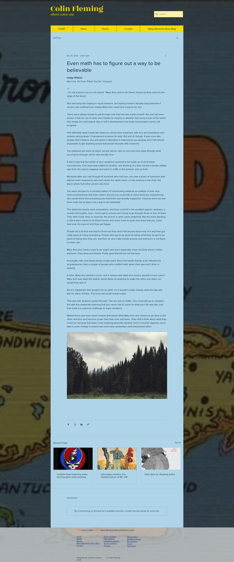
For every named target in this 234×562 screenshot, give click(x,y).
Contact (80, 545)
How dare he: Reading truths (160, 474)
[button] (177, 38)
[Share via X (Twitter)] (75, 424)
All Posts (57, 38)
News (79, 538)
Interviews (131, 546)
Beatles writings (134, 539)
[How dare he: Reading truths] (161, 459)
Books (79, 541)
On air (129, 543)
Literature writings (111, 541)
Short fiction (132, 537)
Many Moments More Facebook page (117, 530)
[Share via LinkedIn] (81, 424)
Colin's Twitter (87, 530)
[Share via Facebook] (68, 424)
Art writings (132, 541)
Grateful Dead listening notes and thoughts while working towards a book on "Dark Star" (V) (72, 475)
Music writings (110, 536)
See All (178, 442)
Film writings (109, 539)
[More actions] (165, 55)
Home (79, 536)
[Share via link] (88, 424)
